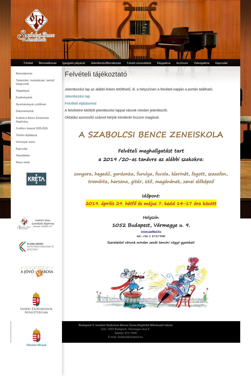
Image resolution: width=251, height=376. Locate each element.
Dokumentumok (25, 111)
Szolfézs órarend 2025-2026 (32, 128)
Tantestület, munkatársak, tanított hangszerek (35, 82)
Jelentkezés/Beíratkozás (106, 63)
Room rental (23, 162)
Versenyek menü (25, 141)
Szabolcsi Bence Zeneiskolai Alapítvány (32, 119)
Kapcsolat (21, 148)
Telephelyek (22, 90)
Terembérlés (23, 155)
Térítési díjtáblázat (26, 135)
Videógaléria (201, 63)
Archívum (182, 63)
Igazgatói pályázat (73, 63)
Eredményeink (24, 97)
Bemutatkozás (24, 73)
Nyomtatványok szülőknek (31, 104)
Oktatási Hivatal (36, 345)
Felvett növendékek (139, 63)
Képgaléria (163, 63)
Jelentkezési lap (77, 96)
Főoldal (28, 63)
